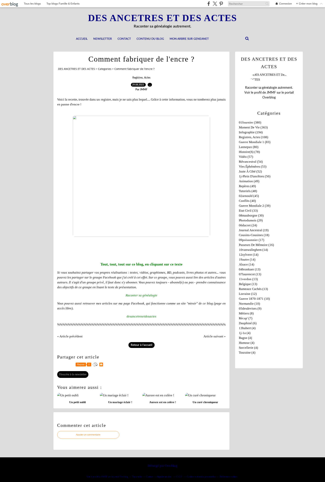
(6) (248, 323)
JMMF (271, 92)
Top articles (137, 476)
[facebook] (208, 4)
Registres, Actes (141, 77)
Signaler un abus (164, 476)
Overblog (171, 466)
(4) (247, 328)
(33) (248, 210)
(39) (254, 205)
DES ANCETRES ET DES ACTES (162, 18)
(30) (251, 215)
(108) (253, 137)
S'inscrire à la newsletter (73, 374)
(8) (246, 313)
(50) (254, 176)
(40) (247, 201)
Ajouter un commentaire (88, 434)
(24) (248, 225)
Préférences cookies (228, 476)
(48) (248, 191)
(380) (250, 122)
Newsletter (102, 38)
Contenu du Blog (150, 38)
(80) (248, 147)
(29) (251, 220)
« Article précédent (70, 336)
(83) (254, 142)
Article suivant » (215, 336)
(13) (249, 269)
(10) (254, 298)
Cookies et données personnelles (201, 476)
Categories (104, 69)
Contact (124, 38)
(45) (249, 196)
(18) (254, 235)
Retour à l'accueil (141, 345)
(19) (254, 230)
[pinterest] (221, 4)
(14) (253, 250)
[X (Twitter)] (215, 4)
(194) (251, 132)
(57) (246, 157)
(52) (250, 171)
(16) (256, 245)
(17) (251, 240)
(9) (250, 308)
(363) (253, 127)
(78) (249, 152)
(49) (249, 181)
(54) (251, 161)
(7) (245, 318)
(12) (248, 294)
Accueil (82, 38)
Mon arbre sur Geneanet (189, 38)
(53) (253, 166)
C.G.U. (179, 476)
